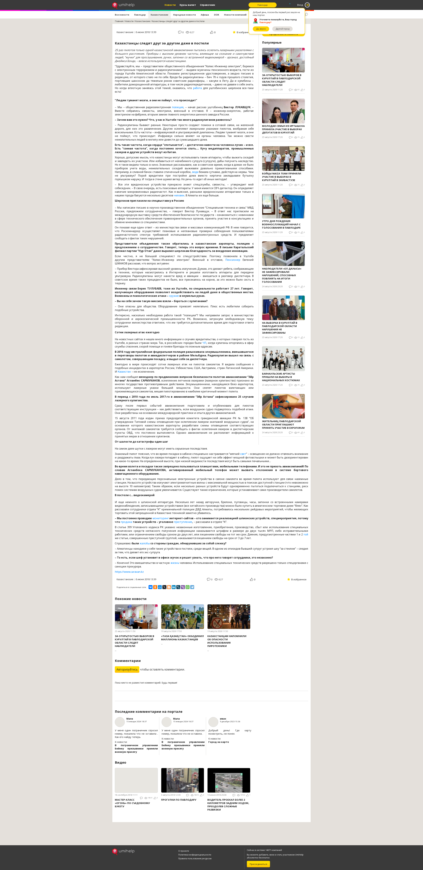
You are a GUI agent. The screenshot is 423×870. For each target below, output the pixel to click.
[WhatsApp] (188, 587)
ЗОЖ (216, 14)
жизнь (175, 563)
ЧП (204, 343)
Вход (300, 4)
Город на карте (218, 741)
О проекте (183, 850)
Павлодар (140, 14)
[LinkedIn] (174, 587)
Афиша (205, 14)
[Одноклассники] (155, 587)
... (134, 643)
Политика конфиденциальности (194, 854)
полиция (177, 107)
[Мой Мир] (160, 587)
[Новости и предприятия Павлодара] (123, 5)
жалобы (145, 543)
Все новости (122, 14)
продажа (126, 522)
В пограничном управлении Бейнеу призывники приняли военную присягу (136, 748)
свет (243, 454)
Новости (170, 4)
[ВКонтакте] (151, 587)
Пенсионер (232, 260)
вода (195, 172)
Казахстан (124, 371)
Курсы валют (188, 4)
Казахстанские (159, 14)
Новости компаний (235, 14)
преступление (183, 522)
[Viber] (183, 587)
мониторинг (161, 518)
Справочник (207, 4)
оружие (174, 296)
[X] (164, 587)
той (305, 534)
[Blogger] (169, 587)
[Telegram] (192, 587)
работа (197, 88)
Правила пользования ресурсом (195, 858)
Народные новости (184, 14)
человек (179, 195)
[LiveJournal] (178, 587)
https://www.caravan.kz (129, 572)
